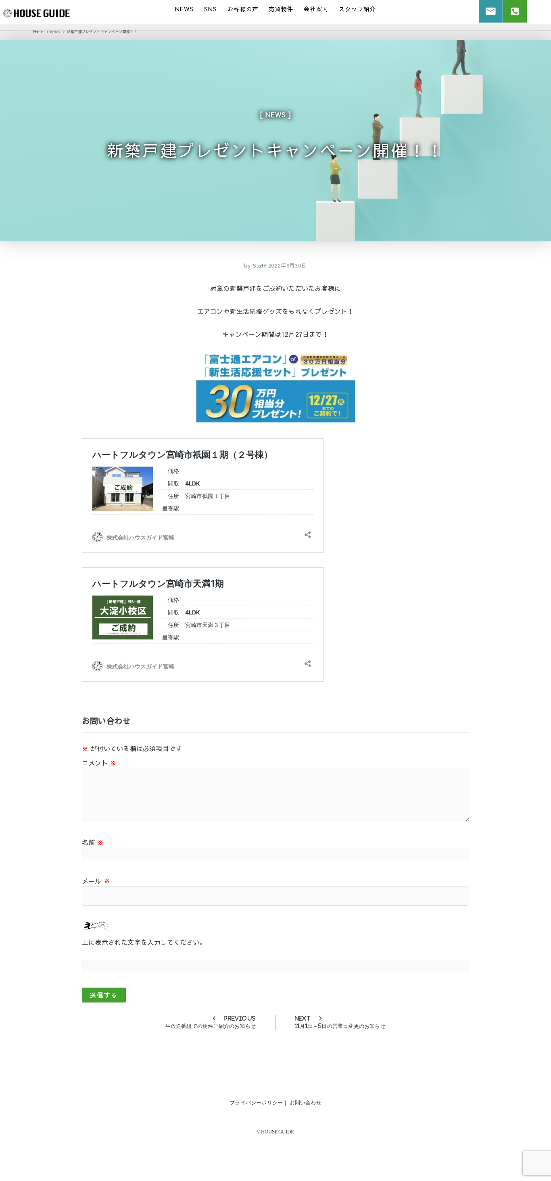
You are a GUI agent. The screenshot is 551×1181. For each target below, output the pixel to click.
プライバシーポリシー (256, 1103)
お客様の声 (243, 9)
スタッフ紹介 (357, 9)
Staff (258, 265)
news (275, 114)
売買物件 (281, 9)
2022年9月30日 (287, 265)
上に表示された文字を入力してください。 (144, 942)
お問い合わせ (305, 1103)
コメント (99, 762)
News (184, 9)
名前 (93, 842)
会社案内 (316, 9)
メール (96, 880)
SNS (210, 9)
